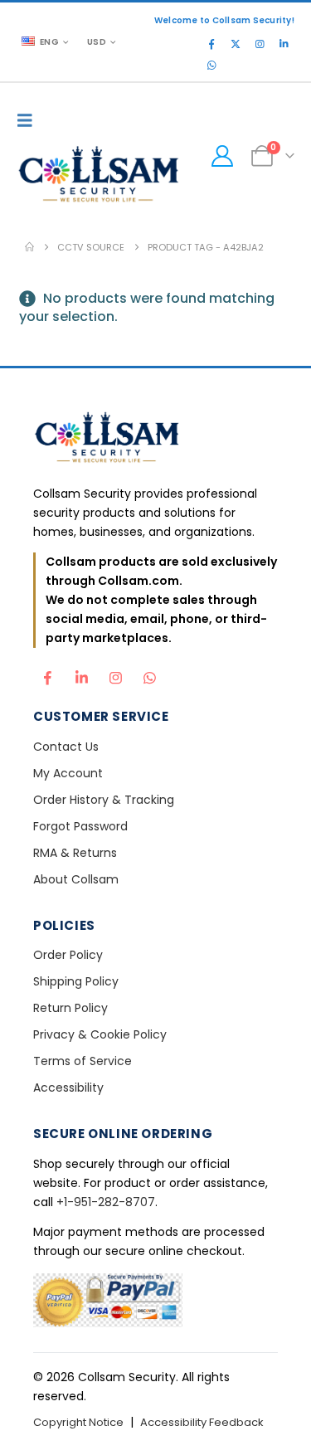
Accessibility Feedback (202, 1422)
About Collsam (76, 879)
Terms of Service (82, 1061)
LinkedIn (81, 673)
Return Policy (70, 1008)
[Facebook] (211, 44)
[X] (235, 44)
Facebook (47, 673)
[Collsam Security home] (155, 439)
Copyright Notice (78, 1422)
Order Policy (68, 954)
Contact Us (66, 746)
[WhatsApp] (211, 65)
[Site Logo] (99, 176)
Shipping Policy (76, 981)
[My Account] (222, 156)
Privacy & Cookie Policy (100, 1034)
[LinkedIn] (283, 44)
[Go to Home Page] (29, 247)
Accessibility (68, 1087)
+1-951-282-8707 (105, 1202)
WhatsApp (149, 673)
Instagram (115, 673)
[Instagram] (259, 44)
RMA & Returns (75, 852)
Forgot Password (80, 826)
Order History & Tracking (103, 799)
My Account (68, 773)
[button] (29, 120)
